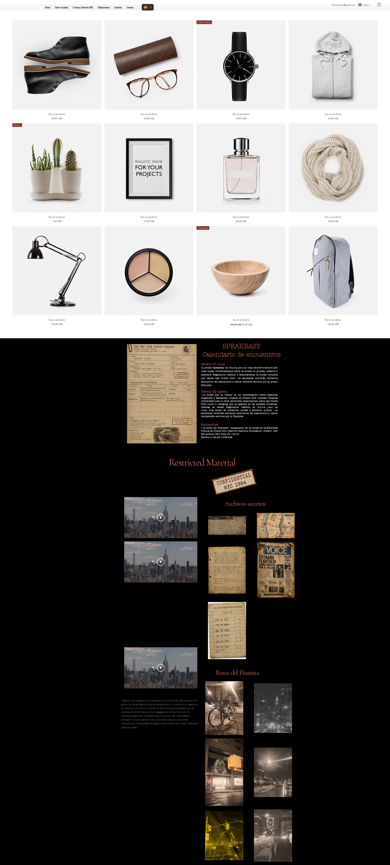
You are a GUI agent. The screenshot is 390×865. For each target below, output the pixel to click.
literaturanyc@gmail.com (343, 5)
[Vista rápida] (56, 65)
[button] (104, 7)
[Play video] (161, 517)
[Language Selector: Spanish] (148, 7)
